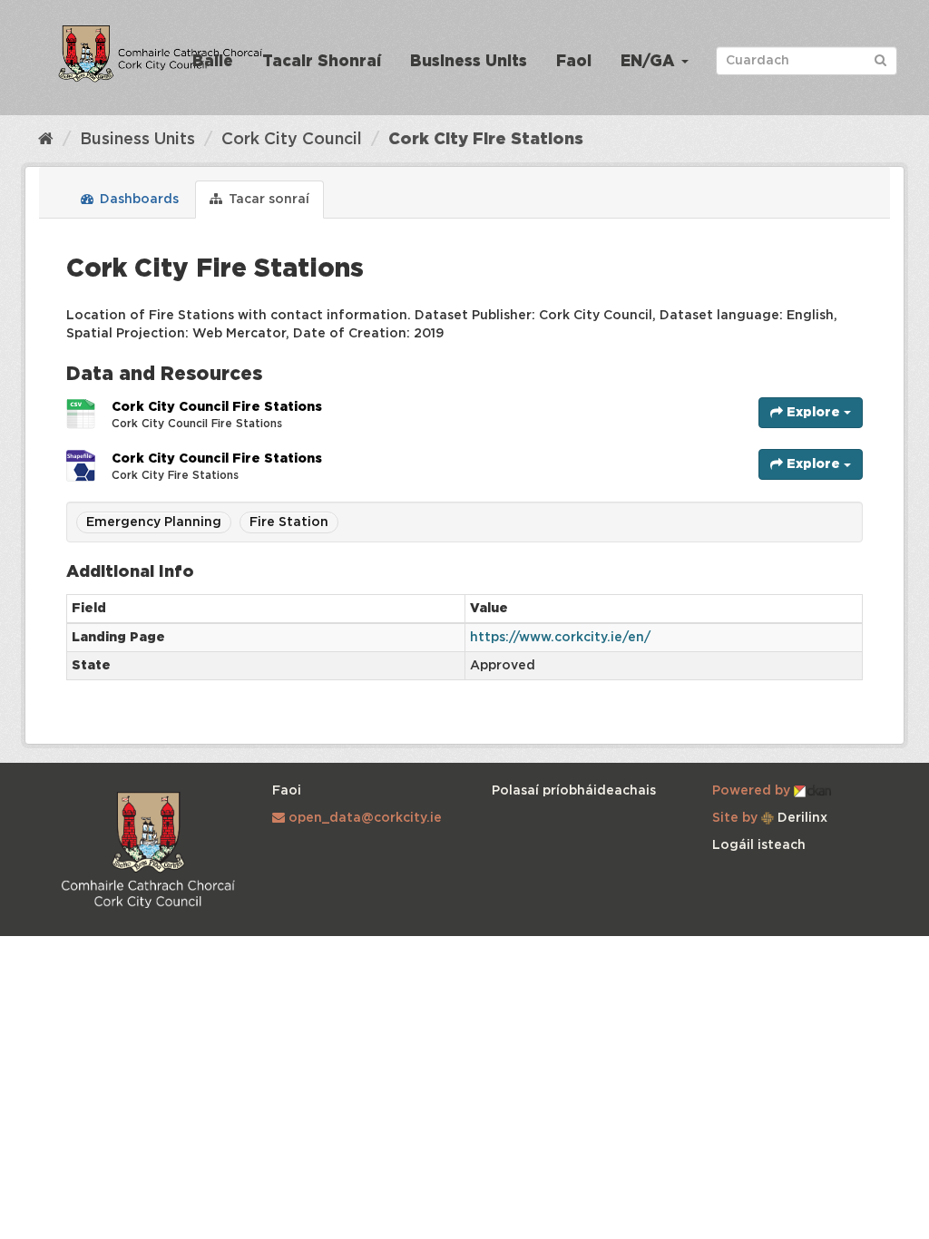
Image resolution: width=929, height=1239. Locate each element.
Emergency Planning (153, 522)
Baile (212, 62)
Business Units (468, 62)
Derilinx (800, 818)
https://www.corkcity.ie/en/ (560, 637)
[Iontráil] (880, 59)
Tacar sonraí (267, 199)
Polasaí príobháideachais (574, 790)
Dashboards (137, 199)
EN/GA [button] (650, 62)
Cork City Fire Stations (485, 139)
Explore (813, 412)
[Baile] (46, 139)
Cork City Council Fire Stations (217, 407)
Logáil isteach (759, 845)
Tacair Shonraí (321, 62)
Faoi (574, 62)
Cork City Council (291, 139)
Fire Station (288, 522)
